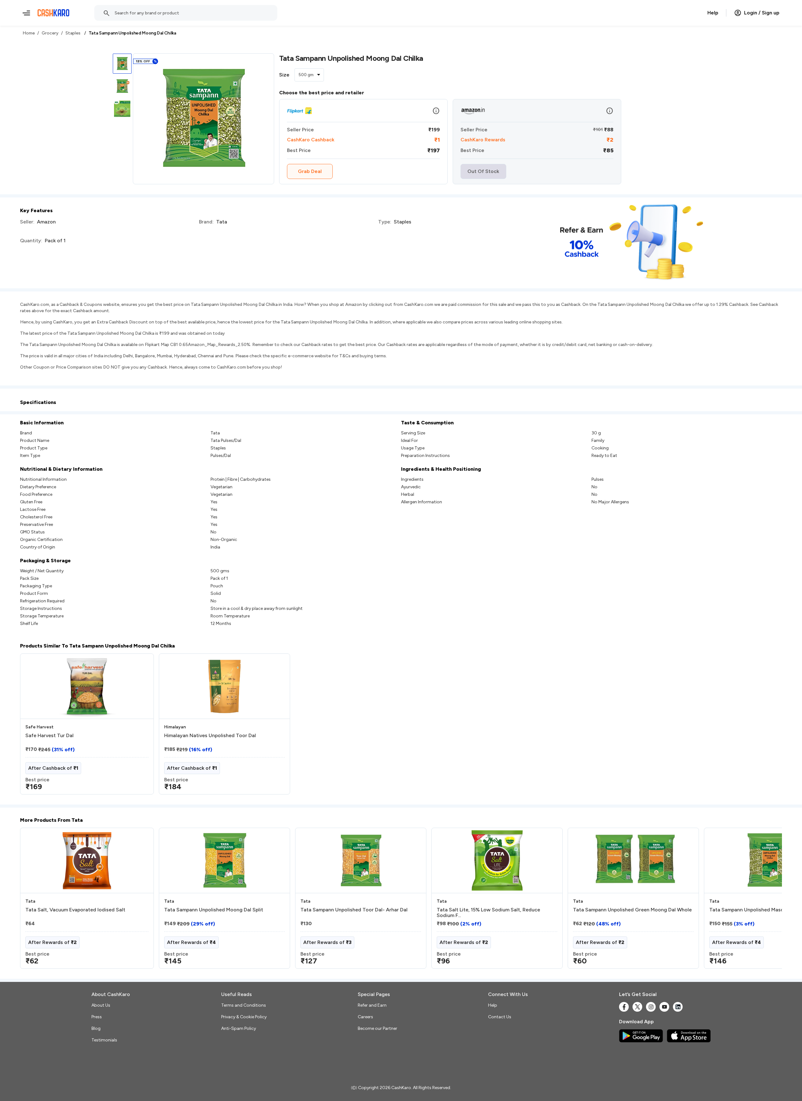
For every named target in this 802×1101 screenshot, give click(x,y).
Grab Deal (310, 171)
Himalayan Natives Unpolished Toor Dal (210, 735)
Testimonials (104, 1040)
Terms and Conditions (243, 1005)
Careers (365, 1017)
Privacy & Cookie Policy (244, 1017)
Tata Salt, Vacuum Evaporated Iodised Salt (75, 910)
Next (764, 901)
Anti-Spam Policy (238, 1028)
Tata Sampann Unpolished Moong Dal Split (213, 910)
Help (712, 13)
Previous (32, 901)
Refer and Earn (372, 1005)
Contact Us (499, 1017)
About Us (100, 1005)
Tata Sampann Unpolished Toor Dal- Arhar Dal (354, 910)
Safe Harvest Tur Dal (49, 735)
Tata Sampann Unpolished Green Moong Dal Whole (632, 910)
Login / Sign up (761, 13)
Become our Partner (377, 1028)
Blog (96, 1028)
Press (96, 1017)
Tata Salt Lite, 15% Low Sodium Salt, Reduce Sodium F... (488, 912)
